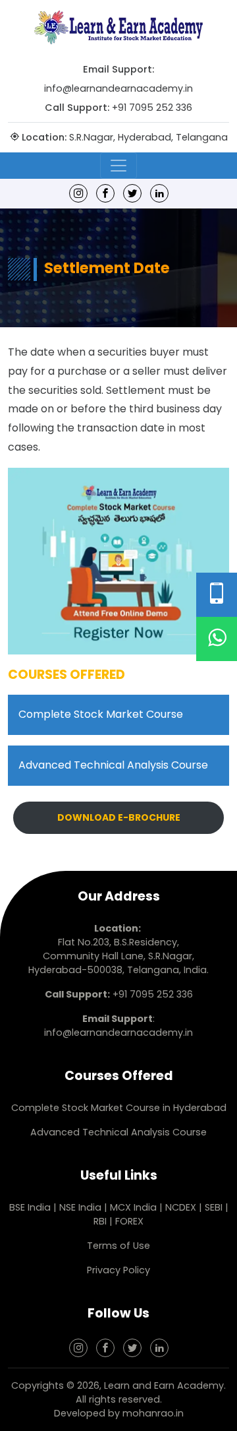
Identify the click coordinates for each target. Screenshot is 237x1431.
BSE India (30, 1207)
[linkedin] (159, 193)
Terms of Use (118, 1245)
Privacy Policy (118, 1270)
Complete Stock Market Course (100, 714)
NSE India (80, 1207)
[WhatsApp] (216, 639)
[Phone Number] (216, 595)
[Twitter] (132, 193)
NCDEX (182, 1207)
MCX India (133, 1207)
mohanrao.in (153, 1413)
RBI (100, 1221)
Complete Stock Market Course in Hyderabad (118, 1107)
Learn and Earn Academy (164, 1385)
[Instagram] (78, 193)
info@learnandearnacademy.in (118, 88)
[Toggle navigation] (118, 165)
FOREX (129, 1221)
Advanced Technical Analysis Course (113, 765)
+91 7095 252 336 (152, 107)
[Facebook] (105, 193)
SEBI (214, 1207)
